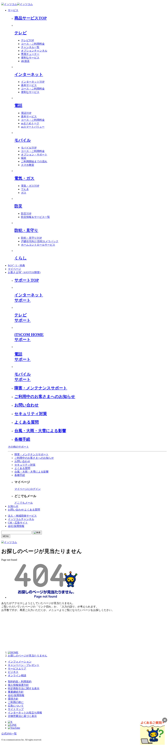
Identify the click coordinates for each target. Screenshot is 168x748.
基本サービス (29, 85)
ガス (23, 192)
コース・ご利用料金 (33, 43)
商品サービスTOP (30, 18)
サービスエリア (17, 668)
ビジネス (13, 672)
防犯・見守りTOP (31, 237)
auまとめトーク (30, 123)
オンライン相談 (17, 675)
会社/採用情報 (16, 526)
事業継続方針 (16, 691)
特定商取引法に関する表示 (23, 688)
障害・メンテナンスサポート (40, 388)
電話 (18, 105)
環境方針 (13, 698)
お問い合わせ (26, 405)
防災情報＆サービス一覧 (35, 217)
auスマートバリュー (32, 126)
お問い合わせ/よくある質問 (24, 509)
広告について (16, 705)
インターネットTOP (32, 81)
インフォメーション (20, 661)
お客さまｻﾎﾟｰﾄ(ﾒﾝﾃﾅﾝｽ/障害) (24, 272)
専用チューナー (30, 54)
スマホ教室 (27, 165)
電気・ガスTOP (30, 185)
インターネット (28, 74)
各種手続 (22, 439)
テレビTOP (27, 40)
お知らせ (13, 506)
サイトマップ (16, 709)
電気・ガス (24, 178)
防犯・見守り (26, 230)
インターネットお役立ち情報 (25, 712)
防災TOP (26, 213)
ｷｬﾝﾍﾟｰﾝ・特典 (16, 265)
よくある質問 (26, 422)
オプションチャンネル (34, 50)
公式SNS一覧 (9, 733)
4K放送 (25, 61)
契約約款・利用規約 (20, 681)
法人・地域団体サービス (22, 515)
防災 (18, 206)
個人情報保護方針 (18, 685)
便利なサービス (30, 57)
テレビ (20, 33)
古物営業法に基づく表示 (22, 716)
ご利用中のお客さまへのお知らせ (44, 396)
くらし (20, 258)
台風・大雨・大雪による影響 (40, 431)
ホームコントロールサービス (38, 244)
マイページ (14, 269)
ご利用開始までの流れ (34, 161)
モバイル (22, 140)
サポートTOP (26, 280)
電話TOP (26, 113)
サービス (13, 10)
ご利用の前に (16, 702)
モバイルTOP (29, 147)
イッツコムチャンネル (21, 519)
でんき (25, 189)
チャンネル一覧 (30, 47)
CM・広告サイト (18, 522)
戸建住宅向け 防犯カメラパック (39, 241)
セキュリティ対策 (30, 413)
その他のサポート (18, 446)
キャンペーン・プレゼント (23, 665)
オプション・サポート (34, 154)
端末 (23, 158)
